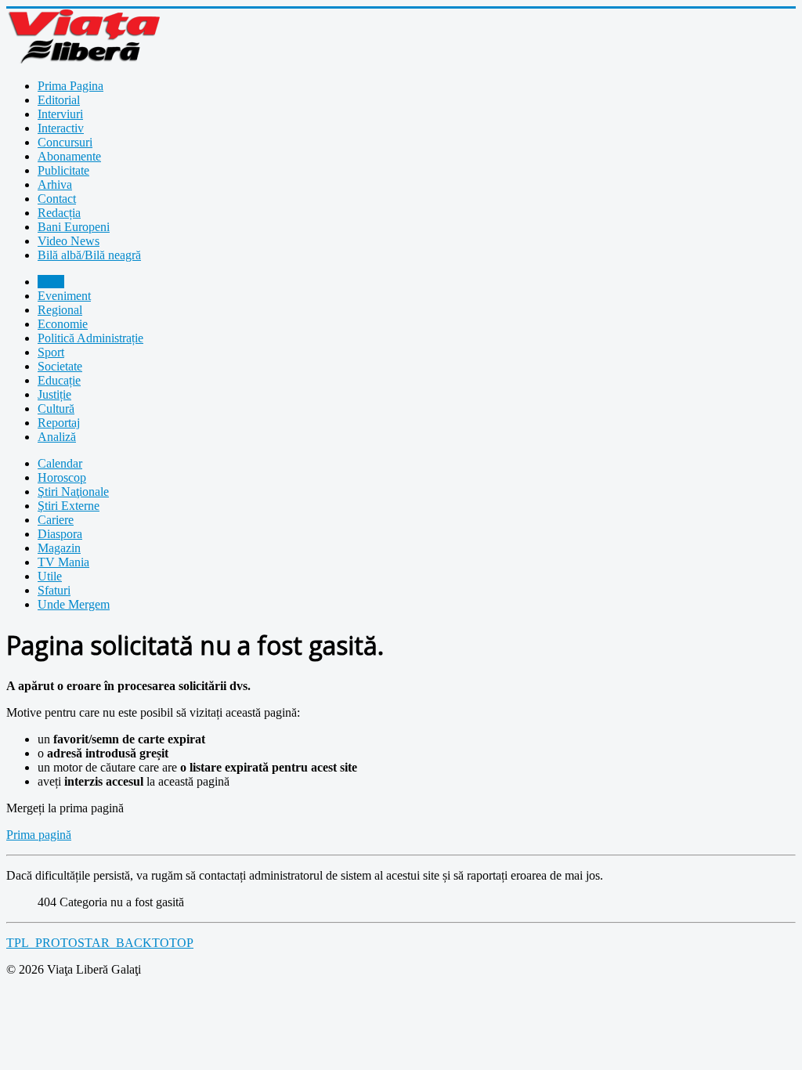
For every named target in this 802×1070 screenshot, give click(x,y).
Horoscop (62, 477)
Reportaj (59, 422)
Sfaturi (54, 590)
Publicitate (63, 170)
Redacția (59, 212)
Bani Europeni (74, 226)
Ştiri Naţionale (73, 491)
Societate (60, 366)
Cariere (56, 519)
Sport (51, 352)
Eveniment (64, 295)
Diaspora (60, 533)
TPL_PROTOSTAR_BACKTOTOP (99, 942)
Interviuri (60, 114)
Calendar (60, 463)
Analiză (57, 436)
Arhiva (55, 184)
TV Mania (63, 562)
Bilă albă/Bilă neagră (89, 255)
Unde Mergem (74, 604)
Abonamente (69, 156)
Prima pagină (38, 834)
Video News (68, 241)
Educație (59, 380)
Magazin (59, 548)
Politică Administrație (90, 338)
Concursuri (65, 142)
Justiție (54, 394)
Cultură (56, 408)
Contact (57, 198)
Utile (50, 576)
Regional (60, 309)
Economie (63, 324)
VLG (51, 281)
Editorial (59, 100)
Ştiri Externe (68, 505)
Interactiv (61, 128)
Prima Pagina (70, 85)
